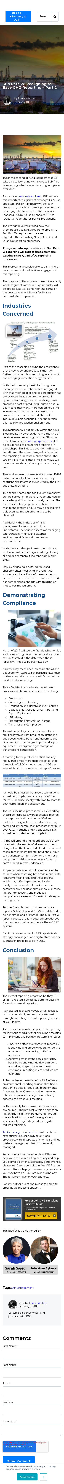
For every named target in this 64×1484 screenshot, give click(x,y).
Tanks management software (21, 1132)
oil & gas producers (40, 441)
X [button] (43, 1476)
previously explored (29, 196)
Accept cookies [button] (27, 1476)
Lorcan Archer (27, 98)
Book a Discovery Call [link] (16, 16)
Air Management (23, 1287)
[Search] (54, 17)
